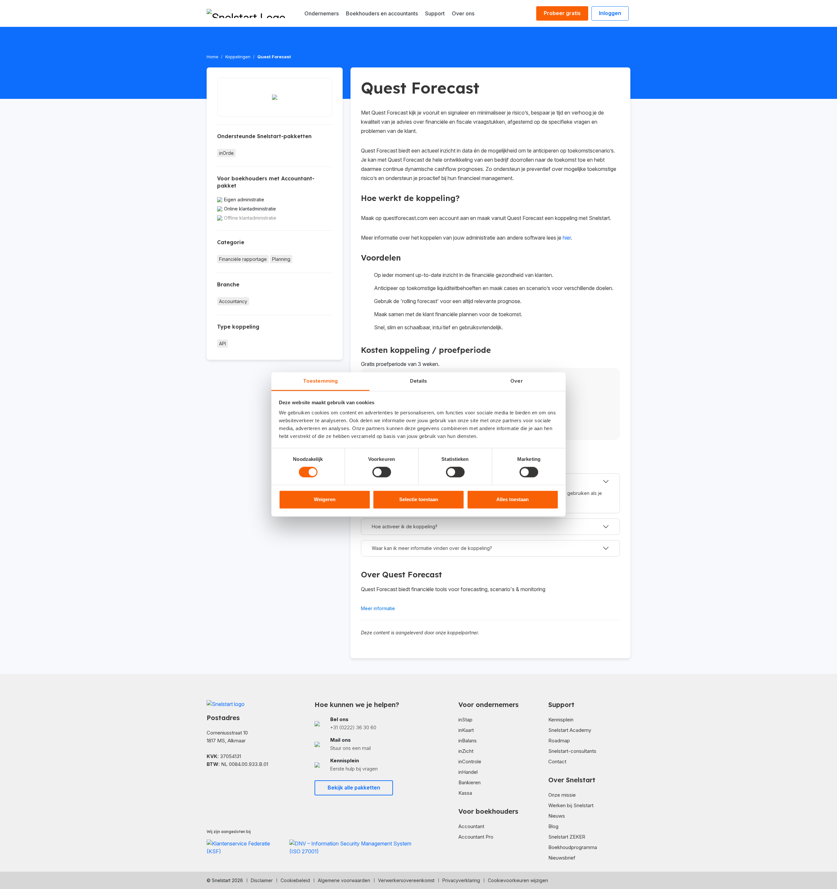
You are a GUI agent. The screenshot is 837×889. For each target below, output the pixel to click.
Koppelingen (237, 56)
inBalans (467, 740)
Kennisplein (560, 720)
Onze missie (562, 795)
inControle (469, 761)
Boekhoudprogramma (572, 847)
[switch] (381, 472)
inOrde (226, 153)
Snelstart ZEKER (566, 837)
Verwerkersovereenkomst (406, 880)
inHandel (468, 772)
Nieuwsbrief (561, 858)
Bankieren (469, 782)
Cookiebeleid (295, 880)
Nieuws (556, 816)
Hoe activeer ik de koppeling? (404, 526)
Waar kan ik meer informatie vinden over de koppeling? (432, 548)
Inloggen (610, 13)
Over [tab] (516, 381)
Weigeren (324, 499)
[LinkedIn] (219, 783)
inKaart (466, 730)
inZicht (465, 751)
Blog (553, 826)
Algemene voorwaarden (344, 880)
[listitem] (365, 723)
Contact (557, 761)
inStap (465, 720)
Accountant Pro (475, 837)
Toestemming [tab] (320, 381)
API (222, 343)
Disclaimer (262, 880)
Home (212, 56)
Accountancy (233, 301)
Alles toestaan (512, 499)
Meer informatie (378, 608)
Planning (281, 259)
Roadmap (559, 740)
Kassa (465, 793)
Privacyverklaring (461, 880)
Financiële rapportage (243, 259)
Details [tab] (418, 381)
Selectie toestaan (418, 499)
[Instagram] (230, 783)
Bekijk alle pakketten (354, 787)
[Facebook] (209, 783)
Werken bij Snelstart (570, 805)
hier (567, 237)
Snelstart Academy (569, 730)
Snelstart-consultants (572, 751)
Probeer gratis (562, 13)
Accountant (471, 826)
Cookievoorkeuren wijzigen (518, 880)
